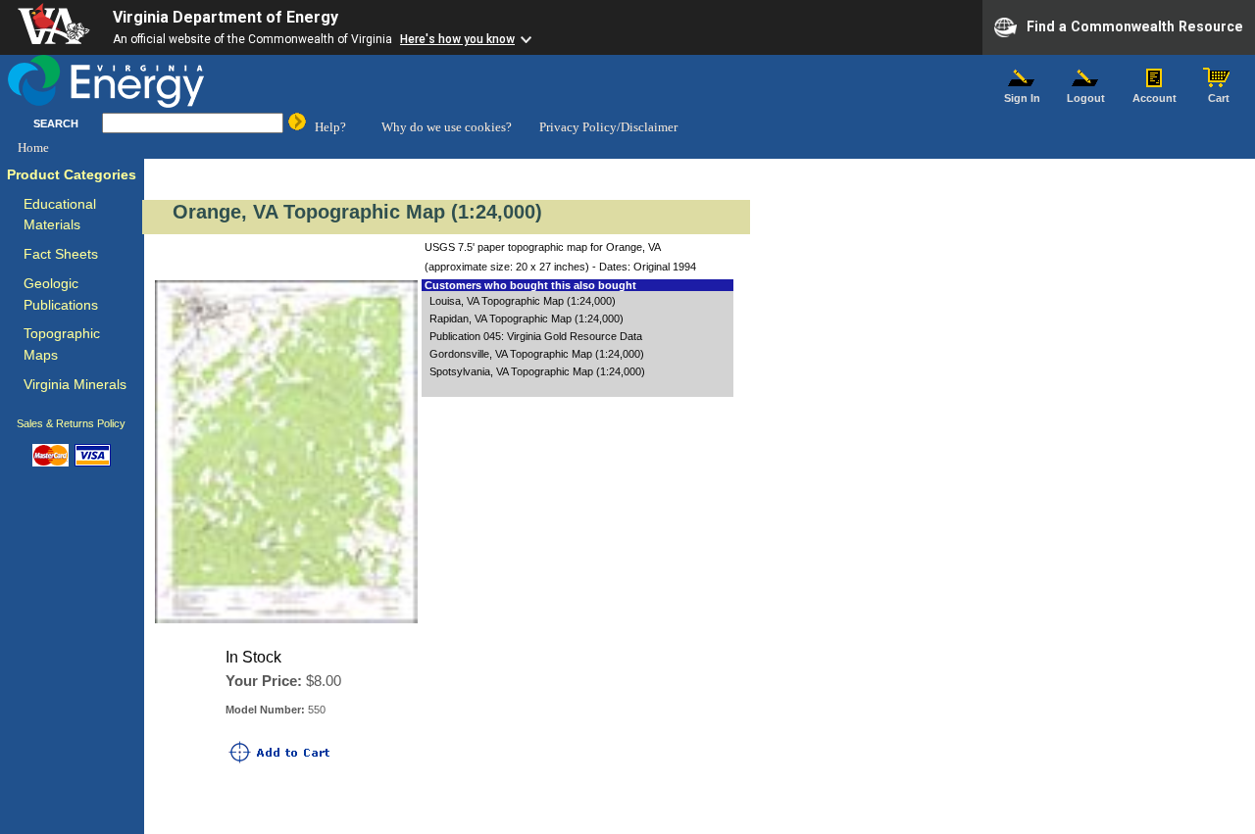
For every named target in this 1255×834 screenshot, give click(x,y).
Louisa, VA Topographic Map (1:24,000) (522, 301)
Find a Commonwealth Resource (1135, 25)
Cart (1219, 98)
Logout (1086, 98)
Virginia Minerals (75, 384)
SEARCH (55, 123)
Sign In (1022, 98)
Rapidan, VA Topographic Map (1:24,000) (526, 318)
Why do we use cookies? (446, 127)
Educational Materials (60, 215)
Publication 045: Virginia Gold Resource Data (535, 336)
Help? (330, 127)
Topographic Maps (62, 344)
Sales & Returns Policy (71, 423)
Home (33, 147)
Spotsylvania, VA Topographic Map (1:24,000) (537, 371)
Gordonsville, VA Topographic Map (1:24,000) (536, 354)
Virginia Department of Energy (225, 17)
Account (1154, 98)
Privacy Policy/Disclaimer (608, 127)
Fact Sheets (61, 254)
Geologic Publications (61, 294)
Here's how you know (457, 39)
